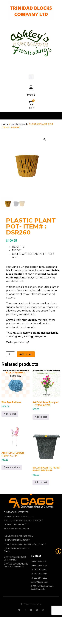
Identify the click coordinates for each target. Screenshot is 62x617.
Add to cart (25, 354)
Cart (31, 108)
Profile (31, 94)
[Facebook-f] (25, 610)
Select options (12, 467)
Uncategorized (19, 124)
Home (5, 124)
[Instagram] (43, 610)
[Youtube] (31, 610)
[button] (31, 76)
